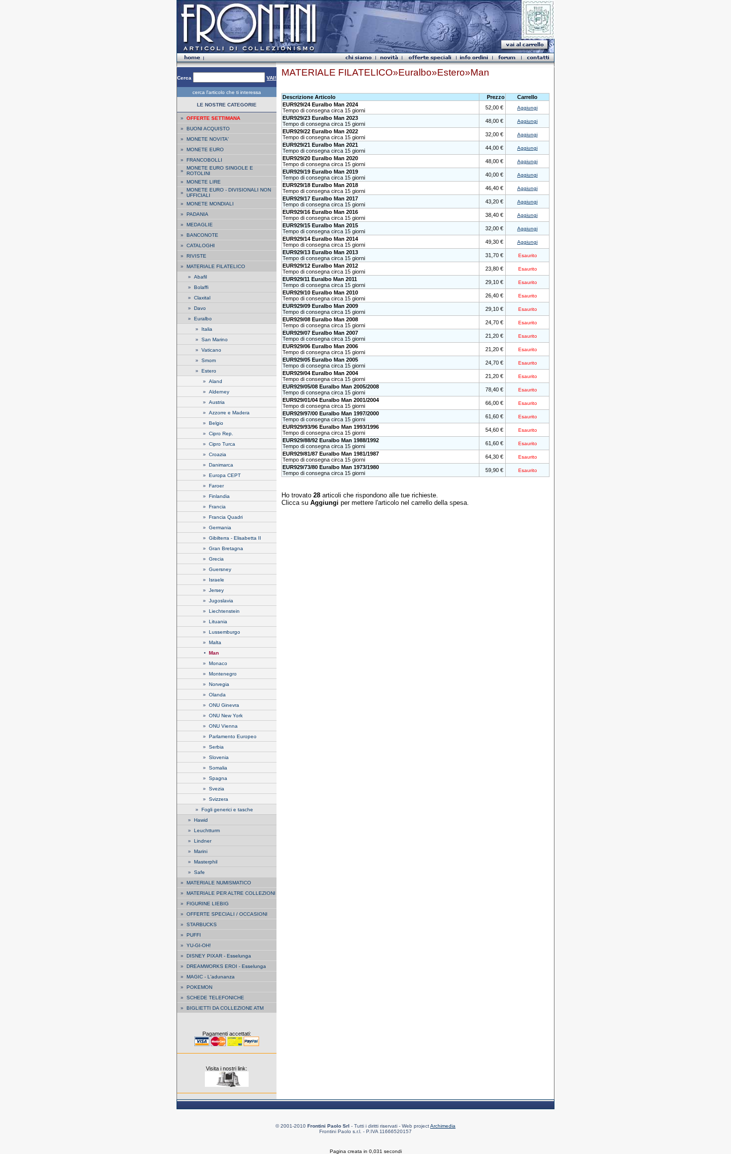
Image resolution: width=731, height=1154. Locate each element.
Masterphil (205, 862)
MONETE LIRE (203, 182)
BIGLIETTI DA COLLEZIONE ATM (225, 1008)
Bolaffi (201, 287)
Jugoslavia (221, 600)
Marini (200, 851)
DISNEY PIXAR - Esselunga (218, 956)
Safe (199, 872)
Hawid (201, 820)
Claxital (202, 297)
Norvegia (219, 684)
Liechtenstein (224, 611)
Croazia (217, 454)
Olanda (217, 694)
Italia (206, 329)
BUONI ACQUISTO (208, 128)
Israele (216, 579)
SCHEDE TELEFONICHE (215, 997)
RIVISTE (196, 256)
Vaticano (211, 350)
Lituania (218, 621)
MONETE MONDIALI (210, 203)
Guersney (220, 569)
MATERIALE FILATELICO (215, 266)
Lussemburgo (224, 632)
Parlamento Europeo (233, 736)
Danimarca (221, 465)
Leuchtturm (207, 830)
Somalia (218, 767)
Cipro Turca (222, 444)
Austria (217, 402)
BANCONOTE (202, 235)
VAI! (271, 78)
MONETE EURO (205, 149)
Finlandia (219, 496)
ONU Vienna (223, 726)
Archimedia (443, 1126)
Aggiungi (527, 107)
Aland (215, 381)
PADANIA (197, 214)
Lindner (202, 841)
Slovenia (219, 757)
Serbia (216, 747)
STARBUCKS (201, 924)
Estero (208, 371)
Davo (200, 308)
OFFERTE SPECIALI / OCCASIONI (227, 914)
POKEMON (199, 987)
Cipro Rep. (221, 433)
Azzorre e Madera (229, 412)
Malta (215, 642)
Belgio (216, 423)
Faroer (216, 485)
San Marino (214, 339)
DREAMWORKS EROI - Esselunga (226, 966)
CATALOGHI (200, 245)
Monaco (218, 663)
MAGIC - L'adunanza (210, 976)
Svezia (216, 788)
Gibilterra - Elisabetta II (235, 538)
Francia (217, 506)
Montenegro (223, 673)
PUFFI (193, 935)
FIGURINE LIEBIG (207, 903)
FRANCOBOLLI (204, 160)
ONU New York (226, 715)
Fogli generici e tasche (227, 809)
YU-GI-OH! (198, 945)
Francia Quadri (226, 517)
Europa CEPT (225, 475)
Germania (220, 527)
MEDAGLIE (199, 224)
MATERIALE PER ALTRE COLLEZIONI (230, 893)
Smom (208, 360)
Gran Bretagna (226, 548)
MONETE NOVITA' (207, 139)
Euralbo (203, 318)
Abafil (200, 277)
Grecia (216, 559)
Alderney (219, 391)
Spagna (218, 778)
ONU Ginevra (224, 705)
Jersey (216, 590)
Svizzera (218, 799)
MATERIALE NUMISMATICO (218, 882)
